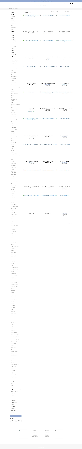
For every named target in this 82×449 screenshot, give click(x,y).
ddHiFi (12, 138)
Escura (12, 176)
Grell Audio (13, 202)
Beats (12, 102)
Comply (12, 131)
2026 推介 (12, 404)
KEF (12, 237)
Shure (12, 345)
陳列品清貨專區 (13, 54)
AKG (12, 70)
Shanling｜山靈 (14, 341)
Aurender (13, 91)
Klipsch (12, 244)
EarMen (12, 159)
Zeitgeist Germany (14, 391)
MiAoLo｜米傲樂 (14, 282)
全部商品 (10, 8)
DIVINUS (12, 150)
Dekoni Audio (13, 142)
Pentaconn (13, 320)
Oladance (13, 305)
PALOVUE (13, 318)
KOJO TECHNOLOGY (15, 246)
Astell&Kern (13, 82)
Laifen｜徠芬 (13, 46)
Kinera (12, 240)
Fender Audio (13, 185)
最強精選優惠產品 (14, 402)
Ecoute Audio (13, 165)
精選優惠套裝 (13, 39)
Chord (12, 123)
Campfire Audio (14, 119)
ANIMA (12, 74)
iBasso (12, 216)
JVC (12, 233)
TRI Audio (13, 370)
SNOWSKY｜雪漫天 (14, 351)
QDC (12, 326)
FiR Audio (13, 191)
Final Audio (13, 189)
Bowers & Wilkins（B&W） (14, 110)
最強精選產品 (13, 400)
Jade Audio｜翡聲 (14, 225)
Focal (12, 195)
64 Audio (12, 398)
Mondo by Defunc (14, 284)
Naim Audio (13, 288)
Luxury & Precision (14, 267)
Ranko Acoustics (14, 332)
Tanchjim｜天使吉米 (14, 364)
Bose (12, 107)
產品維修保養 (47, 436)
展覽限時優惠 (13, 408)
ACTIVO (12, 66)
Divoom (12, 152)
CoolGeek (13, 133)
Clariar (12, 125)
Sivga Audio (13, 347)
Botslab (12, 42)
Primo (12, 324)
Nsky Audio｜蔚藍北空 (15, 299)
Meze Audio (13, 280)
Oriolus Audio (13, 313)
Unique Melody (14, 377)
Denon (12, 144)
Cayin (12, 121)
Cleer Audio (13, 127)
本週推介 (12, 37)
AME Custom (13, 72)
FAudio (12, 183)
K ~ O (12, 235)
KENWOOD (13, 412)
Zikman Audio (13, 393)
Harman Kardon (14, 204)
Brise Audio (13, 112)
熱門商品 (12, 14)
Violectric (13, 381)
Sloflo (12, 349)
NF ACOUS (13, 290)
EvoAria (12, 178)
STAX (12, 360)
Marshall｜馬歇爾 (14, 275)
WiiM (12, 385)
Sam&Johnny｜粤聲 (14, 336)
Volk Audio (13, 383)
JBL (11, 227)
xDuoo (12, 387)
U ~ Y (12, 372)
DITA (12, 148)
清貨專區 (12, 52)
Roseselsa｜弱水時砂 (15, 334)
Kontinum (13, 248)
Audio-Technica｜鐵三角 (15, 87)
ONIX (12, 309)
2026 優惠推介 (13, 406)
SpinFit (12, 358)
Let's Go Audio (35, 432)
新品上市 (12, 33)
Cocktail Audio (14, 129)
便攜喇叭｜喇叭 (13, 27)
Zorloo (12, 395)
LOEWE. (12, 263)
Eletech (12, 169)
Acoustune (13, 63)
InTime (12, 221)
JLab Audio (13, 229)
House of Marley (14, 214)
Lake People (13, 256)
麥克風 (12, 25)
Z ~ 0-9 (12, 389)
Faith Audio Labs (14, 181)
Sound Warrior (14, 355)
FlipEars (12, 193)
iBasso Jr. (12, 218)
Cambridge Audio (14, 117)
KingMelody (13, 242)
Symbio (12, 362)
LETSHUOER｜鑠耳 (14, 269)
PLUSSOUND (13, 322)
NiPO (12, 294)
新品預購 (12, 35)
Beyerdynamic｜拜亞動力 (15, 105)
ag (11, 58)
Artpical (12, 80)
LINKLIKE (13, 261)
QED (12, 328)
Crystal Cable (13, 135)
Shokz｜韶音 (13, 343)
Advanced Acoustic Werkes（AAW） (14, 61)
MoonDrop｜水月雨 (14, 286)
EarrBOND (13, 161)
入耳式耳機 (13, 16)
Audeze (12, 84)
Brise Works (13, 114)
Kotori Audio (13, 252)
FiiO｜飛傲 (13, 187)
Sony (12, 353)
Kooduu (12, 250)
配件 (12, 29)
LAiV (12, 254)
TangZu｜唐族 (13, 366)
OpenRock (13, 311)
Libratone (13, 259)
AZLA (12, 97)
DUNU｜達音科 (16, 8)
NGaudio (12, 292)
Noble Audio (13, 296)
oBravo (12, 303)
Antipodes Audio (14, 76)
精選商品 (12, 12)
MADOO (12, 271)
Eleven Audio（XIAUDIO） (13, 172)
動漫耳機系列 (13, 31)
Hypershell (13, 44)
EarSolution (13, 163)
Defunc (12, 140)
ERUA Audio (13, 174)
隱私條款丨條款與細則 (35, 436)
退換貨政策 (35, 435)
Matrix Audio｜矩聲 (14, 277)
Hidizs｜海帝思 (13, 212)
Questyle (13, 330)
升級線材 (12, 20)
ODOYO (12, 48)
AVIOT (12, 95)
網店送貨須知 (47, 435)
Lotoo (12, 265)
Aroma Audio (13, 78)
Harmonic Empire (14, 206)
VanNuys (12, 379)
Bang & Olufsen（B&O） (14, 100)
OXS (12, 315)
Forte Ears (13, 197)
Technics (12, 368)
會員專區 (12, 50)
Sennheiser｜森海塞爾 (15, 339)
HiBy (12, 210)
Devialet (12, 146)
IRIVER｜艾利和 (13, 410)
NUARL (12, 301)
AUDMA (12, 89)
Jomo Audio (13, 231)
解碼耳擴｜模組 (13, 23)
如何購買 (47, 432)
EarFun (12, 157)
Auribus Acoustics (14, 93)
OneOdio (13, 307)
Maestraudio (13, 273)
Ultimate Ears (13, 374)
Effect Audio (13, 167)
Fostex (12, 200)
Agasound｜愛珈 (14, 68)
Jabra (12, 223)
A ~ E (12, 8)
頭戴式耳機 (13, 18)
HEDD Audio (13, 208)
